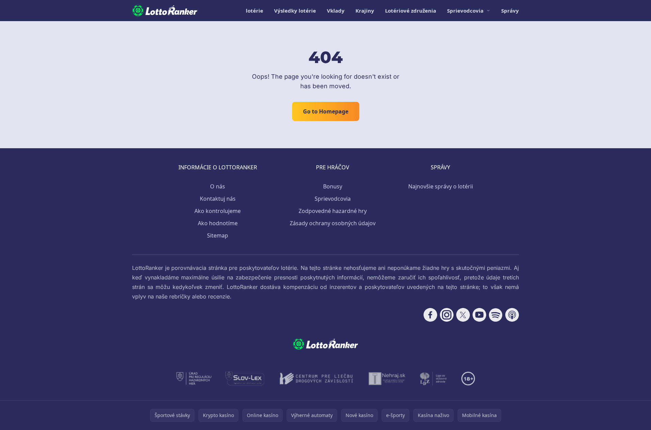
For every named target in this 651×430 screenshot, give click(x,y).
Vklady (336, 10)
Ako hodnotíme (218, 223)
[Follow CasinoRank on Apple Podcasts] (512, 315)
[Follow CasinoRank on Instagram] (447, 315)
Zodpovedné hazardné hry (333, 211)
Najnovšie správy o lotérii (440, 186)
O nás (217, 186)
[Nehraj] (387, 378)
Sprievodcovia (465, 10)
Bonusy (332, 186)
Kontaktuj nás (218, 198)
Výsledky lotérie (295, 10)
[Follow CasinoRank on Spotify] (496, 315)
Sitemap (217, 235)
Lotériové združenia (410, 10)
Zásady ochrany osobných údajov (333, 223)
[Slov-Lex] (245, 378)
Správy (510, 10)
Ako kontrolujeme (217, 211)
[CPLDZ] (316, 378)
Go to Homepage (325, 111)
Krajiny (364, 10)
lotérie (254, 10)
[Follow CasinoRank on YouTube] (479, 315)
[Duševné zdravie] (433, 378)
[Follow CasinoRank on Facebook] (430, 315)
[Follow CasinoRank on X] (463, 315)
